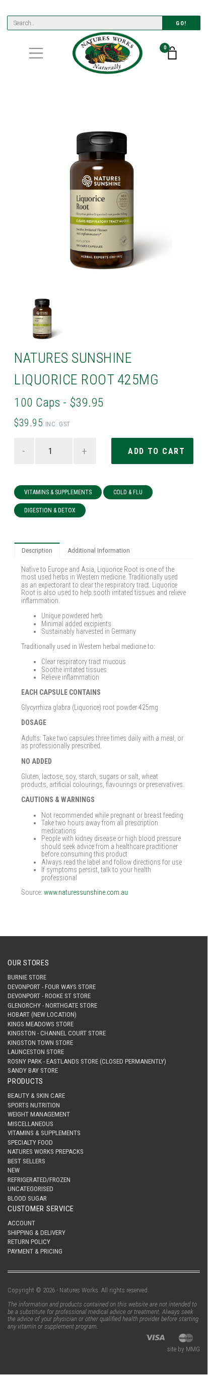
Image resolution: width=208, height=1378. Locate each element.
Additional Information (98, 550)
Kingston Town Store (40, 1042)
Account (21, 1223)
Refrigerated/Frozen (39, 1180)
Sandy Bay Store (33, 1070)
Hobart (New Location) (42, 1014)
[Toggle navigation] (36, 53)
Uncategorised (30, 1189)
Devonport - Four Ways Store (52, 987)
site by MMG (183, 1349)
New (14, 1170)
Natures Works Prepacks (46, 1151)
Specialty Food (30, 1142)
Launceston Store (36, 1052)
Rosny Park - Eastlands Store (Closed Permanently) (87, 1061)
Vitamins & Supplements (58, 492)
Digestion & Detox (50, 510)
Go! (181, 23)
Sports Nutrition (34, 1105)
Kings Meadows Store (41, 1024)
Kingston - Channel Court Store (57, 1033)
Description (37, 550)
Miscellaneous (30, 1124)
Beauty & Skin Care (36, 1095)
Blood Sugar (27, 1198)
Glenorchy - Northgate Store (52, 1005)
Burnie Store (27, 977)
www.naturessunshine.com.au (86, 892)
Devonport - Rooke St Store (49, 996)
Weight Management (39, 1114)
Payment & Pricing (35, 1251)
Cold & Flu (128, 492)
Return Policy (29, 1241)
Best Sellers (26, 1161)
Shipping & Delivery (36, 1232)
